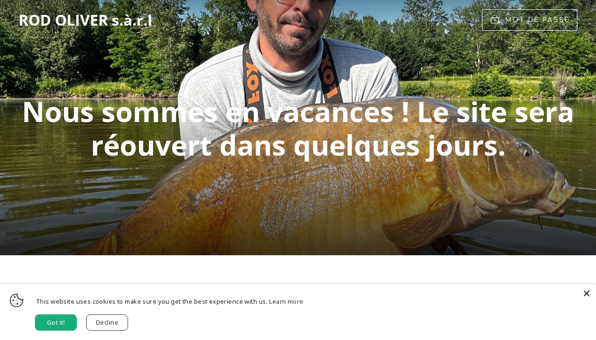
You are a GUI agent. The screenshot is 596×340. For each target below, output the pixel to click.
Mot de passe (537, 19)
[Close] (586, 293)
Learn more (286, 301)
